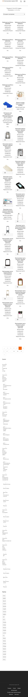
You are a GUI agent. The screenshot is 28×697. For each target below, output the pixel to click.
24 (14, 10)
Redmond (5, 649)
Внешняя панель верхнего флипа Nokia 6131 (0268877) (8, 146)
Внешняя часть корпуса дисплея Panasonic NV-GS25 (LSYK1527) (7, 211)
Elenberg (5, 606)
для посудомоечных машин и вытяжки (4, 387)
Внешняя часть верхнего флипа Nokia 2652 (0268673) (7, 179)
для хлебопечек (4, 443)
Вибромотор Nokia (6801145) (20, 75)
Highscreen (5, 614)
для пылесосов (7, 119)
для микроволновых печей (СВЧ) (4, 428)
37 (21, 351)
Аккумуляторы (4, 484)
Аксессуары (4, 488)
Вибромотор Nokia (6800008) (7, 23)
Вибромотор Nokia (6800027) (20, 23)
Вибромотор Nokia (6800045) (7, 40)
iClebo (4, 625)
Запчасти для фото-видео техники (4, 562)
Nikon (4, 638)
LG (3, 635)
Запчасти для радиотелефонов (4, 540)
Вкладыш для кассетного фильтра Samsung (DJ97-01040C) (8, 115)
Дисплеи (4, 577)
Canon (4, 603)
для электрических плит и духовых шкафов (4, 405)
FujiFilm (5, 609)
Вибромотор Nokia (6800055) (7, 57)
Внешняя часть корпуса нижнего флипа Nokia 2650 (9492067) (20, 227)
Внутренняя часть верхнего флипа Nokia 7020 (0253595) (20, 260)
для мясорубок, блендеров (4, 439)
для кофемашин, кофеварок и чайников (4, 421)
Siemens (5, 657)
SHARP (4, 654)
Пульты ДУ (4, 555)
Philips (4, 646)
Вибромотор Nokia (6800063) (20, 57)
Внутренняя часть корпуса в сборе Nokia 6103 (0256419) (7, 305)
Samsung (5, 651)
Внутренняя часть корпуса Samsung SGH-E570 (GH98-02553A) (20, 293)
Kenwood (5, 627)
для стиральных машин (4, 393)
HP (3, 617)
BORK (4, 598)
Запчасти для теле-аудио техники (4, 547)
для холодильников (4, 398)
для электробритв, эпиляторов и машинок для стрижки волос (4, 466)
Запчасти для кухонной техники (4, 414)
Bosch (4, 601)
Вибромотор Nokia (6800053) (20, 40)
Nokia (4, 641)
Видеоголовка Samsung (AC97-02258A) (20, 104)
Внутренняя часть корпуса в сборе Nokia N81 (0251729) (20, 325)
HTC (4, 619)
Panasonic (5, 643)
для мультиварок (4, 434)
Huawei (4, 622)
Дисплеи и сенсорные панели (4, 494)
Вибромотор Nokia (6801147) (7, 85)
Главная (9, 688)
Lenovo (5, 633)
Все (19, 10)
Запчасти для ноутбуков (4, 511)
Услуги (14, 688)
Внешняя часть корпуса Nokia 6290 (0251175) (20, 195)
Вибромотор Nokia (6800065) (7, 68)
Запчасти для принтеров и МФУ (4, 532)
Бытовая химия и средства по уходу (4, 368)
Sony (4, 659)
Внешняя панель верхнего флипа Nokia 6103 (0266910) (20, 131)
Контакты (17, 694)
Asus (4, 595)
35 (14, 351)
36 (17, 351)
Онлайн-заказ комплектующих (14, 692)
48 (16, 10)
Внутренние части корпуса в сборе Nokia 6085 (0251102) (7, 241)
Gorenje (5, 611)
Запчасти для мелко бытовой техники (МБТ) (8, 122)
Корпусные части (20, 141)
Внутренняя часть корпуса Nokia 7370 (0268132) (7, 273)
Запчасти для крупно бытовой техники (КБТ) (4, 378)
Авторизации (14, 690)
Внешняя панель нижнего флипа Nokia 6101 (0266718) (20, 163)
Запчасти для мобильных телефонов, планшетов (4, 477)
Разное (11, 30)
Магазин (11, 694)
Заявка (19, 688)
